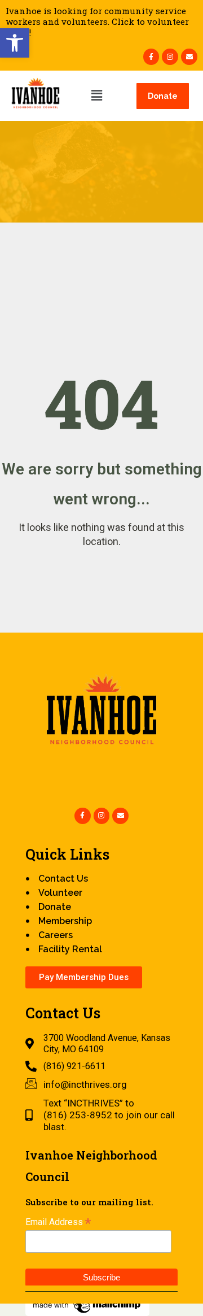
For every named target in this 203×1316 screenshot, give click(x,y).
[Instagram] (170, 57)
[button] (14, 43)
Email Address (58, 1221)
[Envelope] (189, 57)
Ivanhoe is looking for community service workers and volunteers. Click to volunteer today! (97, 21)
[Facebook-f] (151, 57)
